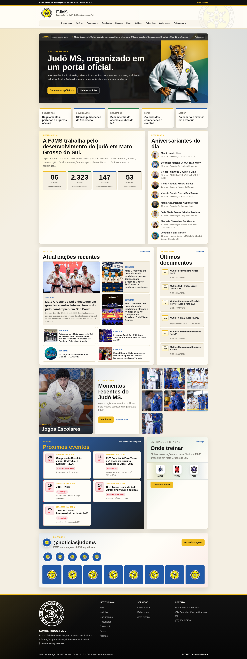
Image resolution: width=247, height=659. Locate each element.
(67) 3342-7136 (183, 620)
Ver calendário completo (130, 442)
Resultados (107, 23)
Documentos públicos (62, 90)
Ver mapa (200, 442)
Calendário (151, 23)
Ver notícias (145, 252)
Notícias (79, 23)
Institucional (66, 23)
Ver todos (200, 252)
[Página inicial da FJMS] (51, 613)
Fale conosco (180, 23)
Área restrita (202, 3)
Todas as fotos (121, 420)
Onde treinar (164, 23)
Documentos (92, 23)
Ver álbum (105, 419)
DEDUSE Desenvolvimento (195, 654)
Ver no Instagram (193, 542)
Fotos (128, 23)
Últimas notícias (88, 90)
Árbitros (138, 23)
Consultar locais (162, 484)
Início (102, 607)
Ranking (119, 23)
